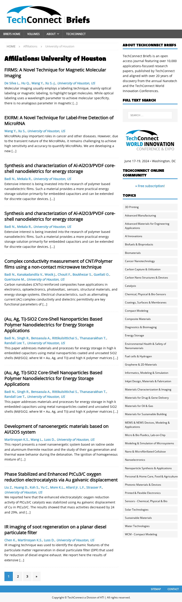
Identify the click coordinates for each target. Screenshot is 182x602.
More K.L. (57, 487)
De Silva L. (12, 83)
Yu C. (44, 487)
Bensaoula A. (40, 338)
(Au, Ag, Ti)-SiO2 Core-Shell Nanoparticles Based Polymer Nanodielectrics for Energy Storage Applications (53, 324)
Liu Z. (8, 487)
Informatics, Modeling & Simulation (146, 373)
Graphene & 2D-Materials (141, 364)
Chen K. (10, 540)
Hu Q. (25, 83)
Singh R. (23, 338)
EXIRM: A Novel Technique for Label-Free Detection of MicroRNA (59, 120)
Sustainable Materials (138, 518)
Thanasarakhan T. (93, 338)
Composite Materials (138, 319)
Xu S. (22, 131)
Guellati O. (101, 274)
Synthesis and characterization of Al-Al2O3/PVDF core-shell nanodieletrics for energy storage (59, 168)
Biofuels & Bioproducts (139, 244)
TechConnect (76, 34)
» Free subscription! (150, 186)
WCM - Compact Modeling (141, 534)
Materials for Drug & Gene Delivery (147, 398)
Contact (173, 589)
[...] (75, 103)
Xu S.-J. (50, 83)
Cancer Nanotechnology (140, 261)
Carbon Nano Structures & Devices (146, 277)
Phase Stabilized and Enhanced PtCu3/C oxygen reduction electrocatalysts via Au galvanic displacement (61, 477)
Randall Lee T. (14, 343)
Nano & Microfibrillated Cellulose (145, 451)
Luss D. (49, 439)
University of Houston (73, 83)
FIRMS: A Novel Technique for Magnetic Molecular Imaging (55, 73)
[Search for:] (150, 115)
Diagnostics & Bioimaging (141, 327)
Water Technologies (137, 526)
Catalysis (130, 286)
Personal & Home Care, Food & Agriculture (151, 476)
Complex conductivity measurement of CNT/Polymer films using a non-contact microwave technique (58, 264)
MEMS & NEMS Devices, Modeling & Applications (147, 425)
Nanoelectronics (135, 460)
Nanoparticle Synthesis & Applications (148, 468)
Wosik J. (50, 274)
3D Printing (132, 207)
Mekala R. (24, 179)
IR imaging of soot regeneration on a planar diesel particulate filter (55, 529)
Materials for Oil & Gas (139, 406)
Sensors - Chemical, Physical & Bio (146, 501)
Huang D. (21, 487)
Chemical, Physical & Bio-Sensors (145, 294)
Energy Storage (134, 335)
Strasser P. (94, 487)
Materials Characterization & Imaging (148, 389)
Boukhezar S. (82, 274)
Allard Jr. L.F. (75, 487)
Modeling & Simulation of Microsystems (149, 443)
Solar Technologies (136, 509)
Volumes (33, 34)
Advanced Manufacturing (140, 215)
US (93, 83)
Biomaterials (133, 253)
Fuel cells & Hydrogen (138, 356)
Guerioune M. (14, 279)
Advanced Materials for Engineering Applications (147, 226)
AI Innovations (133, 236)
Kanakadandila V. (30, 274)
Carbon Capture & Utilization (142, 269)
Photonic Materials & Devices (143, 485)
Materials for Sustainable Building (146, 414)
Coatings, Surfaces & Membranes (145, 302)
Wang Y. (38, 83)
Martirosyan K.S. (16, 439)
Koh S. (34, 487)
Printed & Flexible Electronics (143, 493)
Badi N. (9, 179)
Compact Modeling (136, 311)
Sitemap (156, 589)
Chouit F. (64, 274)
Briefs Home (11, 34)
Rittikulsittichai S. (65, 338)
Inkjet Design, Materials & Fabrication (148, 381)
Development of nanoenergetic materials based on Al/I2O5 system (56, 429)
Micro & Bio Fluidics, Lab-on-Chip (145, 435)
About (51, 34)
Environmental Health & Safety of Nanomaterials (145, 346)
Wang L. (36, 439)
